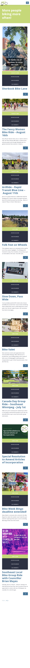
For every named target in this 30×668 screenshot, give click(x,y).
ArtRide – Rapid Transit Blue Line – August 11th (13, 190)
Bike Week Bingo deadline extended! (14, 510)
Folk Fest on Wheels (14, 244)
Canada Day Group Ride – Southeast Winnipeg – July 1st (14, 404)
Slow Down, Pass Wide (12, 298)
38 (6, 600)
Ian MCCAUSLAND (15, 76)
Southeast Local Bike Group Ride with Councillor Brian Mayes (12, 576)
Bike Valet (8, 349)
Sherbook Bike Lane (14, 88)
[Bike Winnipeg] (4, 3)
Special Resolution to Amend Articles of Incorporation (13, 459)
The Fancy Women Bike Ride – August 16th (13, 132)
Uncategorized (15, 80)
